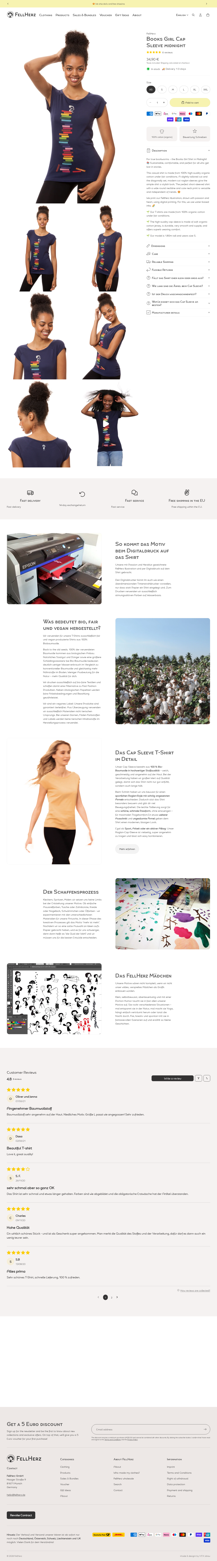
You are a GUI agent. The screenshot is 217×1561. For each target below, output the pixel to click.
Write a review (172, 1078)
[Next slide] (206, 3)
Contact (118, 1490)
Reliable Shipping (162, 262)
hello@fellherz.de (16, 1495)
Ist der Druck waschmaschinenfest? (174, 294)
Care (155, 254)
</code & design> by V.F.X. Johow (195, 1555)
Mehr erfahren (127, 849)
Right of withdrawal (177, 1478)
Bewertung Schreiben (195, 137)
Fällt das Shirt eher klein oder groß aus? (178, 278)
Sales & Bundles (69, 1478)
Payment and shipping (179, 1490)
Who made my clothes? (127, 1472)
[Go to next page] (118, 1297)
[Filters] (198, 1078)
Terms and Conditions (112, 1439)
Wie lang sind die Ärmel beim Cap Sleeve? (177, 286)
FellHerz (18, 1555)
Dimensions (158, 246)
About (64, 1496)
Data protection (176, 1484)
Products (65, 1472)
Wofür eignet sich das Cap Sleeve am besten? (175, 303)
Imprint (171, 1467)
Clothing (65, 1467)
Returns (171, 1496)
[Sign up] (205, 1429)
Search (118, 1484)
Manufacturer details (166, 312)
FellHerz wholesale (124, 1478)
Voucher (64, 1484)
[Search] (193, 15)
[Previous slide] (8, 3)
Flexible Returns (162, 270)
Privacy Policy (132, 1439)
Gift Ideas (65, 1490)
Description (159, 150)
